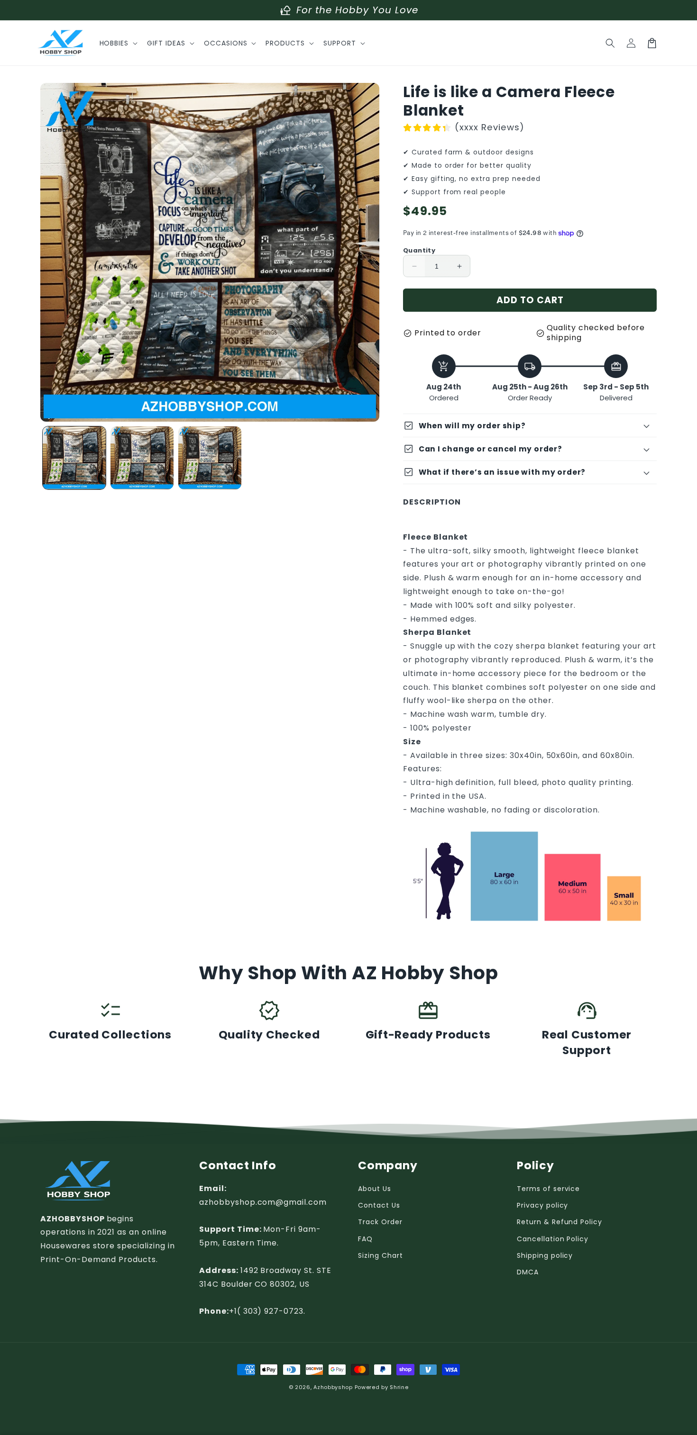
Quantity (419, 250)
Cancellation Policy (552, 1239)
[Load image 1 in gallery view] (74, 457)
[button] (118, 43)
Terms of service (548, 1188)
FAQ (365, 1239)
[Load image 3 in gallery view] (209, 457)
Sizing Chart (380, 1255)
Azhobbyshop (333, 1387)
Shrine (399, 1387)
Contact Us (379, 1205)
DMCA (528, 1272)
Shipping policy (545, 1255)
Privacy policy (542, 1205)
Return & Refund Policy (559, 1222)
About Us (374, 1188)
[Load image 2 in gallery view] (142, 457)
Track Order (380, 1222)
